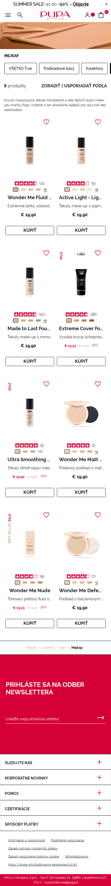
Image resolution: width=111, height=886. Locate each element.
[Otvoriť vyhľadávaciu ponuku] (20, 15)
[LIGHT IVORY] (23, 320)
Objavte (81, 4)
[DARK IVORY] (82, 189)
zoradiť (50, 85)
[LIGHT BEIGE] (40, 451)
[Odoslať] (101, 716)
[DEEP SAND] (84, 320)
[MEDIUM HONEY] (76, 320)
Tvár (62, 648)
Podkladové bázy (59, 68)
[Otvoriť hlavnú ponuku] (8, 15)
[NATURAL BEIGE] (25, 451)
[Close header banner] (106, 4)
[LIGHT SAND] (69, 320)
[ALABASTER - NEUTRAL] (30, 189)
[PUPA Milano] (55, 15)
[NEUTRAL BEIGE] (74, 451)
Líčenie (47, 648)
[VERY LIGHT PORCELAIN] (89, 189)
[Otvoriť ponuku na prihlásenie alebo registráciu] (89, 15)
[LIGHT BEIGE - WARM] (15, 189)
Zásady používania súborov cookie (33, 856)
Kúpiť (29, 230)
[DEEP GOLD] (91, 320)
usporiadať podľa (85, 85)
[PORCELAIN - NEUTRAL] (38, 189)
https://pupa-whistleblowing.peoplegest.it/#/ (43, 864)
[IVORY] (74, 189)
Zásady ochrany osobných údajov (33, 848)
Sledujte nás (18, 763)
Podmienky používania (67, 840)
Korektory (94, 68)
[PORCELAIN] (67, 189)
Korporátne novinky (26, 778)
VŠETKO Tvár (20, 68)
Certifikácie (17, 809)
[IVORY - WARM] (23, 189)
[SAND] (89, 451)
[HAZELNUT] (40, 582)
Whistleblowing (76, 856)
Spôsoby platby (21, 824)
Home (31, 648)
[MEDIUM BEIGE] (32, 451)
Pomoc (12, 793)
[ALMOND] (25, 582)
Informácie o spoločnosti (26, 840)
